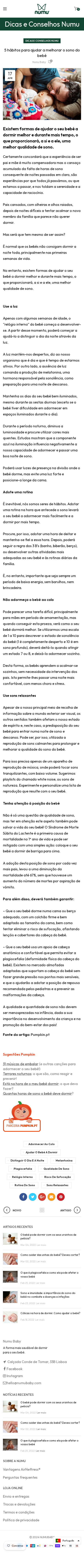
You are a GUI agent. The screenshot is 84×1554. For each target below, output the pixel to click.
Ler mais (41, 1244)
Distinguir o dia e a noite (27, 1160)
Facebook (14, 1369)
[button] (67, 1540)
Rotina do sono (25, 1185)
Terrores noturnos (17, 1073)
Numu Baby (39, 62)
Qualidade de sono (56, 1168)
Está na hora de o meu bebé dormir (31, 1083)
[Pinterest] (61, 1197)
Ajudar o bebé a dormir (41, 1152)
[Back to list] (42, 1210)
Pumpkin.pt (40, 1034)
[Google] (42, 1197)
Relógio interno (22, 1177)
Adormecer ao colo (42, 1144)
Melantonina (64, 1160)
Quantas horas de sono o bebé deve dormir (37, 1093)
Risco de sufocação (57, 1177)
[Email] (51, 1197)
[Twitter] (33, 1197)
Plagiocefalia (23, 1168)
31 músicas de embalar (20, 1064)
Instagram (15, 1376)
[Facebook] (23, 1197)
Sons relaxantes (57, 1185)
